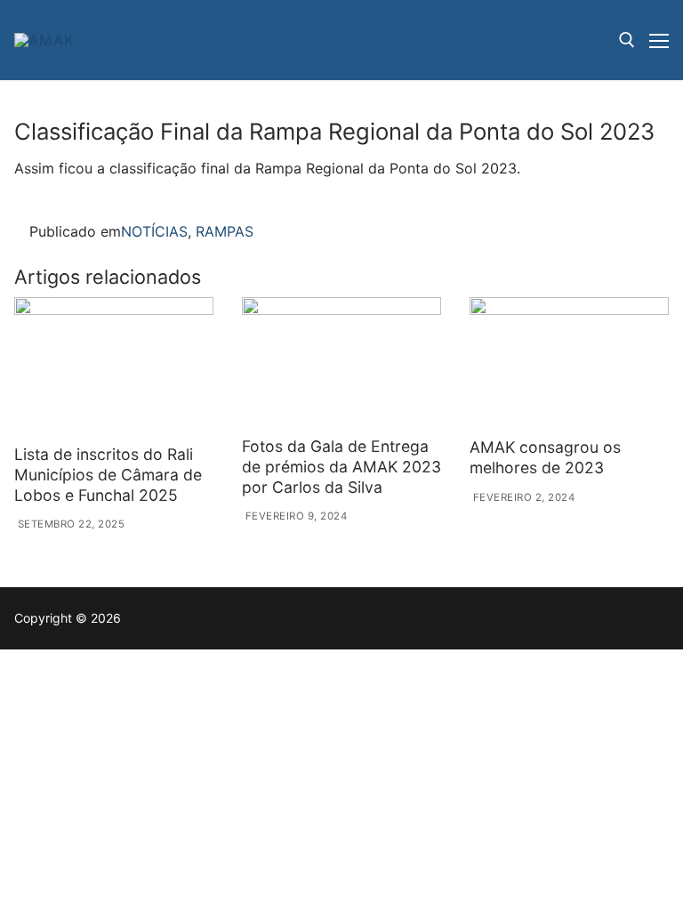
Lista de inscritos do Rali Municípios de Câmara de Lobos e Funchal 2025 (108, 474)
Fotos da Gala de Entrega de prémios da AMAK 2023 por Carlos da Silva (341, 466)
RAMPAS (224, 231)
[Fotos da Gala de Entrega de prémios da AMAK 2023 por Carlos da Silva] (341, 363)
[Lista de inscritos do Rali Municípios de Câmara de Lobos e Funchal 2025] (113, 367)
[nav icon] (659, 40)
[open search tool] (627, 40)
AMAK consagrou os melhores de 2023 (545, 457)
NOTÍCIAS (154, 231)
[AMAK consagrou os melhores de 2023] (569, 364)
